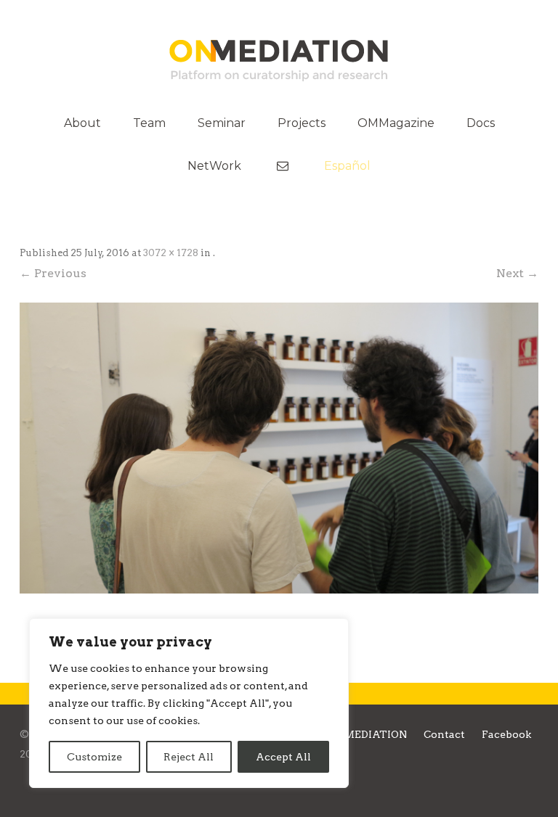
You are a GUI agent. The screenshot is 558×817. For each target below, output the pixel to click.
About (82, 123)
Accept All (283, 757)
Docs (480, 123)
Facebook (506, 734)
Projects (302, 123)
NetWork (214, 166)
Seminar (222, 123)
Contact (444, 734)
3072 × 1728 (170, 252)
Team (149, 123)
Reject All (188, 757)
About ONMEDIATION (350, 734)
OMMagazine (395, 123)
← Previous (53, 273)
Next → (517, 273)
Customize (94, 757)
